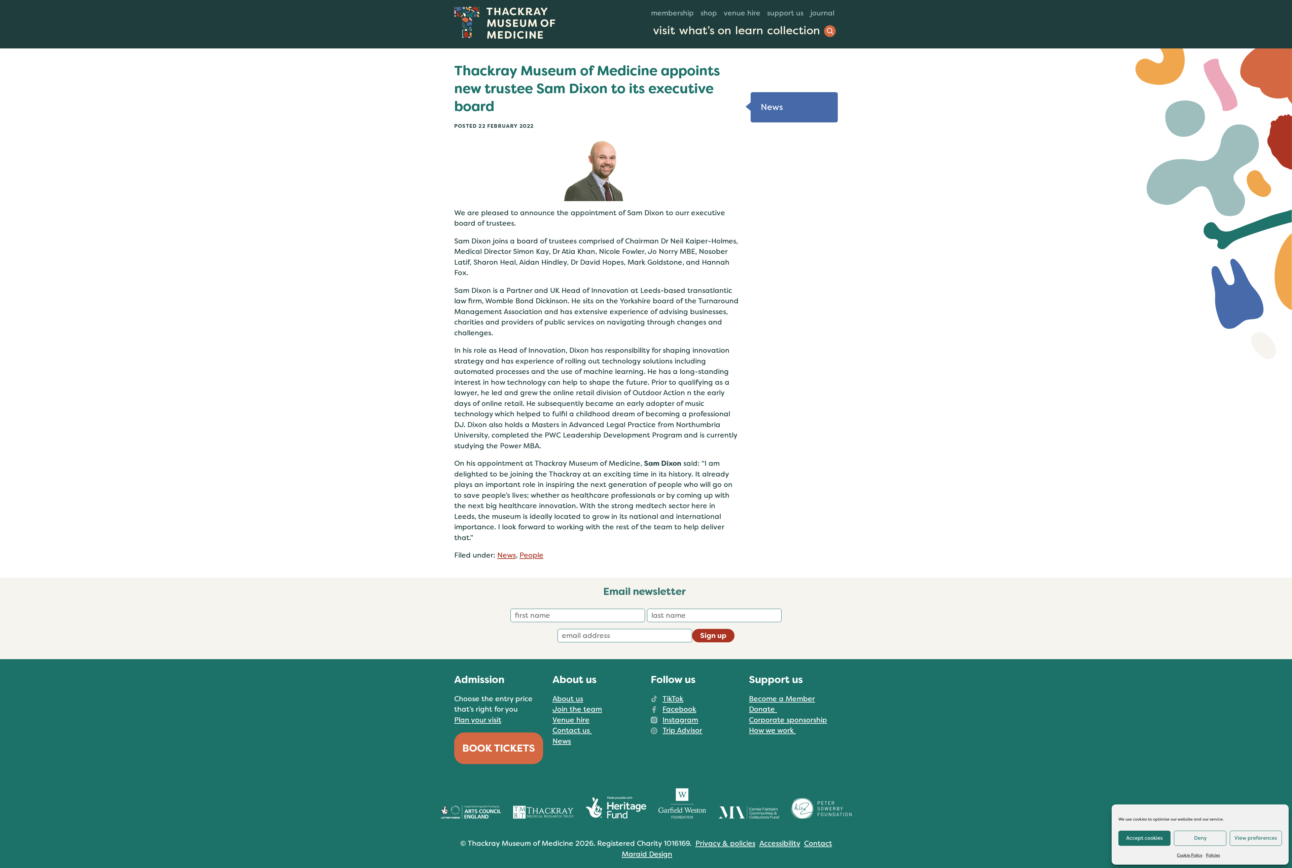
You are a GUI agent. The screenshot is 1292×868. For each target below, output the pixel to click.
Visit (664, 30)
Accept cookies (1144, 838)
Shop (709, 13)
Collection (793, 30)
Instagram (680, 720)
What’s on (705, 30)
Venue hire (742, 13)
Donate (763, 709)
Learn (749, 30)
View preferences (1255, 838)
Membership (672, 13)
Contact (818, 843)
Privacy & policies (725, 843)
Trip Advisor (682, 730)
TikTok (672, 699)
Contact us (572, 730)
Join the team (577, 709)
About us (567, 699)
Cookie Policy (1190, 855)
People (531, 555)
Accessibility (779, 843)
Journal (822, 13)
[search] (830, 31)
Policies (1213, 855)
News (506, 555)
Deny (1200, 838)
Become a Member (782, 699)
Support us (785, 13)
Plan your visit (477, 720)
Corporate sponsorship (788, 720)
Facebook (679, 709)
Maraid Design (647, 854)
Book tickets (498, 748)
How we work (772, 730)
